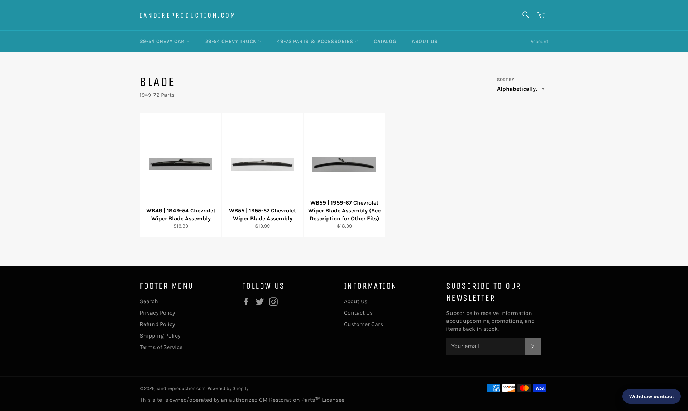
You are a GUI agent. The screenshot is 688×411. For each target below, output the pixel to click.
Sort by (505, 79)
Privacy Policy (157, 312)
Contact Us (358, 312)
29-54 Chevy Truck (231, 41)
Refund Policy (157, 324)
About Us (425, 41)
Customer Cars (363, 324)
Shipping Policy (160, 335)
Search (149, 301)
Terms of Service (161, 347)
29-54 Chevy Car (163, 41)
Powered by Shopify (227, 388)
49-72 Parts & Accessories (316, 41)
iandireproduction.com (188, 15)
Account (539, 41)
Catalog (385, 41)
